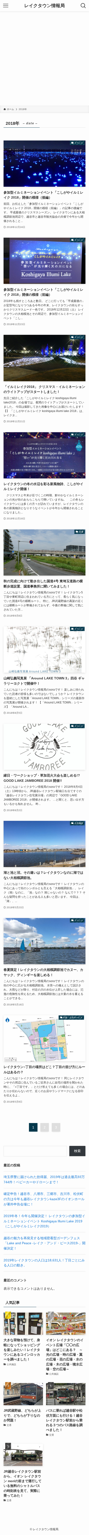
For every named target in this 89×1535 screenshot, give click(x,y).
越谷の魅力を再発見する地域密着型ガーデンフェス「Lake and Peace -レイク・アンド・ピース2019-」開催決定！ (44, 1243)
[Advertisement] (44, 58)
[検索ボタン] (83, 5)
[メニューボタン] (5, 5)
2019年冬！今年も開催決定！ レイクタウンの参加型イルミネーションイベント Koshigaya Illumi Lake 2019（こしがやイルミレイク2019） (44, 1221)
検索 (77, 1151)
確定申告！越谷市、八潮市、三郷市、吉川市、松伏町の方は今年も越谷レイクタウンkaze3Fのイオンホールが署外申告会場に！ (44, 1199)
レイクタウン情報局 (44, 6)
